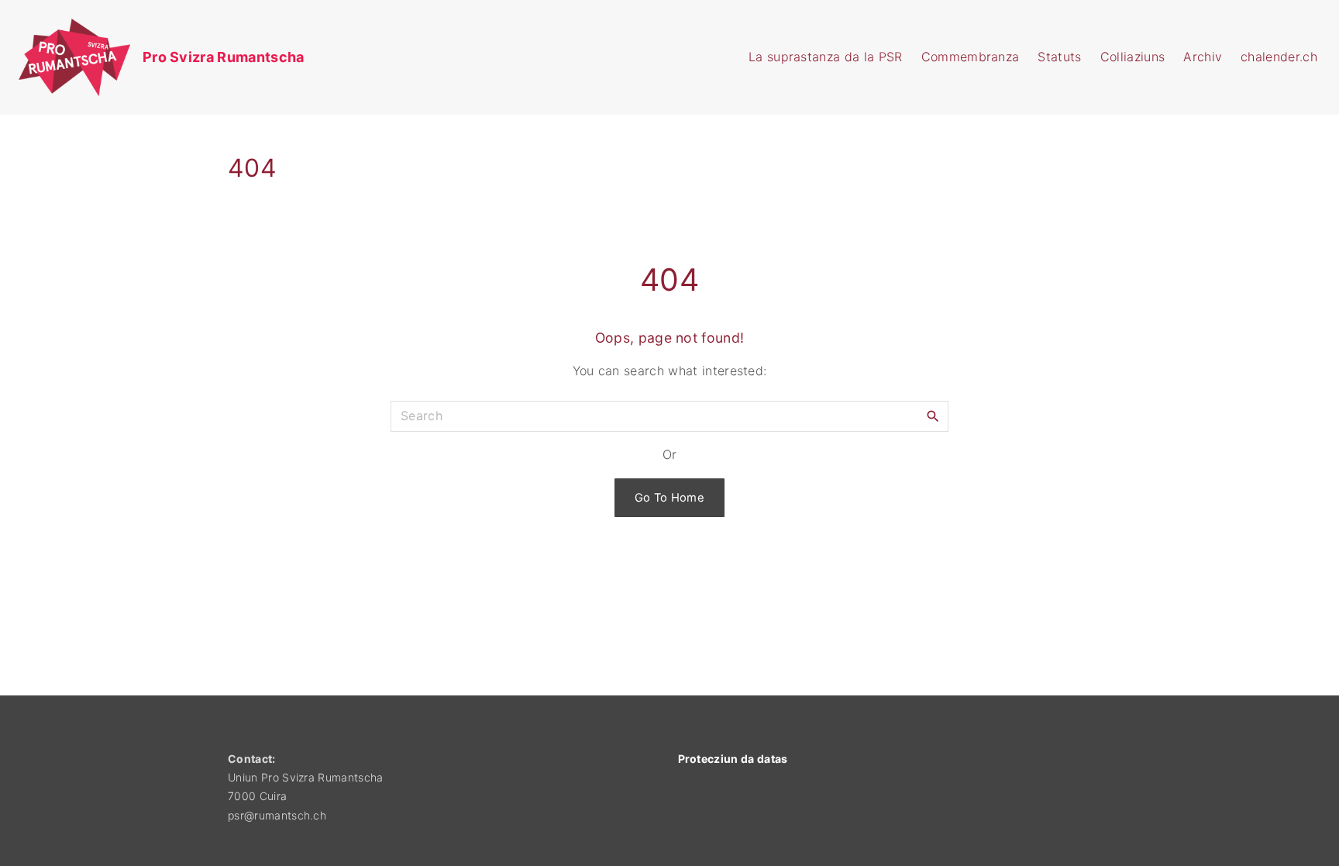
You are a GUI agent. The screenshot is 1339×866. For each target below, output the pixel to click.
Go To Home (669, 498)
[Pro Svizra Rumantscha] (18, 57)
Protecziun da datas (733, 758)
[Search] (932, 415)
